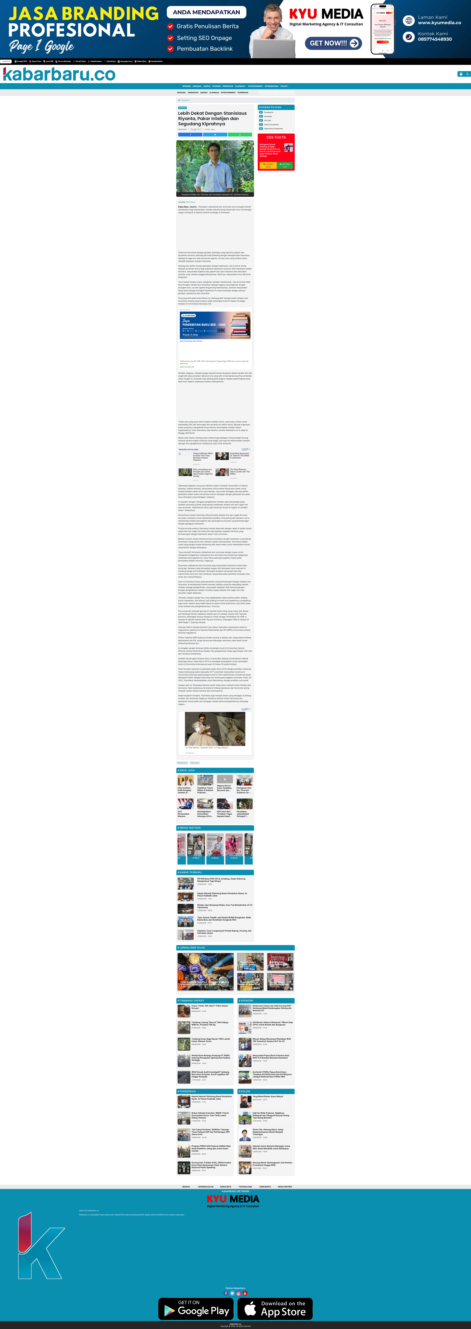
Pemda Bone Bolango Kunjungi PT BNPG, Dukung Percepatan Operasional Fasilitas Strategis (211, 1057)
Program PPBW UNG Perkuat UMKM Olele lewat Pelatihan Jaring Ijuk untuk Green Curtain (211, 1148)
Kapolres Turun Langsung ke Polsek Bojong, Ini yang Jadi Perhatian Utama (224, 931)
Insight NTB (22, 61)
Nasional (182, 108)
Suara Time (36, 61)
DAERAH (206, 86)
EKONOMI (216, 86)
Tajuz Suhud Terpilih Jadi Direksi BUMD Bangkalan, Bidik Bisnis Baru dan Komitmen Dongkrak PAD (224, 918)
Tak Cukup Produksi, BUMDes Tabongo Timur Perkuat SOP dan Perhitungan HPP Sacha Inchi (211, 1131)
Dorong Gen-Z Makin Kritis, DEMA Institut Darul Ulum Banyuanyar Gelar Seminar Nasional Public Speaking (211, 1164)
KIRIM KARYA (225, 1187)
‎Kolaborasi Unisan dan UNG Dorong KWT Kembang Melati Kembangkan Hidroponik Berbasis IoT (272, 1008)
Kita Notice (111, 61)
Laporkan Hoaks (269, 165)
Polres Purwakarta (271, 124)
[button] (467, 74)
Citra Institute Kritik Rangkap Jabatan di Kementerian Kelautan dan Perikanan (184, 794)
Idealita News (96, 61)
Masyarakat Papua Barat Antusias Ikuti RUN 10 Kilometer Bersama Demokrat (271, 1056)
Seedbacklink (157, 61)
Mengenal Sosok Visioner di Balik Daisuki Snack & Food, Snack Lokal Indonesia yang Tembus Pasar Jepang (270, 150)
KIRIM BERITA (265, 1187)
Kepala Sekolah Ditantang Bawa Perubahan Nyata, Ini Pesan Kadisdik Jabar (222, 894)
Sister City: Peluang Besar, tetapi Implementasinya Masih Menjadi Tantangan (268, 1131)
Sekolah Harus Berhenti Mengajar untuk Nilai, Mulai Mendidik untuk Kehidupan (271, 1147)
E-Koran (196, 858)
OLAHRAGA (240, 86)
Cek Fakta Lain (285, 165)
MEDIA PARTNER (285, 1187)
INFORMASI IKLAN (205, 1187)
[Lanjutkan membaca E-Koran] (196, 844)
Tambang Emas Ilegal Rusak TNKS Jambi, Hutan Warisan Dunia (211, 1040)
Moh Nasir (190, 202)
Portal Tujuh (81, 61)
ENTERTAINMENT (255, 86)
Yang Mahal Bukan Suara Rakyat (268, 1096)
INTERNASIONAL (272, 86)
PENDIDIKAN (243, 92)
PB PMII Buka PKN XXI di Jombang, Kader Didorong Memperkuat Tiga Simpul (221, 879)
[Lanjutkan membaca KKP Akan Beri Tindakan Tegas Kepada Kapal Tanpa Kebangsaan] (225, 804)
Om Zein (267, 120)
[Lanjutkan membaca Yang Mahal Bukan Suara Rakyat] (245, 1101)
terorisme (195, 763)
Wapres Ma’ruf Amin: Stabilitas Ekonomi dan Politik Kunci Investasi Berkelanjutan (224, 791)
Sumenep (268, 116)
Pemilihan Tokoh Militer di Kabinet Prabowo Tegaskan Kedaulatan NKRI (205, 793)
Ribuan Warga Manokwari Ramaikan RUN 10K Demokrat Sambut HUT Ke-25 (272, 1040)
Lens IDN (49, 61)
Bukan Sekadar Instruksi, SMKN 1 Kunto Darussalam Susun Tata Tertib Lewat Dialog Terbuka (210, 1115)
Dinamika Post (126, 61)
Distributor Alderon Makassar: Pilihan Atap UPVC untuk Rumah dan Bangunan (273, 1023)
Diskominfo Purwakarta (273, 129)
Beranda (187, 86)
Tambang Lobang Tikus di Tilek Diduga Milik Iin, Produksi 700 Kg (210, 1023)
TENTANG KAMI (245, 1187)
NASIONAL (197, 86)
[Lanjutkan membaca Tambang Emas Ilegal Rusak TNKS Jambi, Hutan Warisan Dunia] (184, 1044)
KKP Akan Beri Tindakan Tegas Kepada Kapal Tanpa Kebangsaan (224, 816)
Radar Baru (141, 61)
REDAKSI (186, 1187)
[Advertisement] (215, 233)
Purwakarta (268, 112)
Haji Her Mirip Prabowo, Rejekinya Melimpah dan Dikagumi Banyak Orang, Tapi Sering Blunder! (271, 1115)
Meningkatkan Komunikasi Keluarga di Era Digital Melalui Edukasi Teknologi (204, 817)
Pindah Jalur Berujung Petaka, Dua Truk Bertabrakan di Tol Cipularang (224, 906)
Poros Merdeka (64, 61)
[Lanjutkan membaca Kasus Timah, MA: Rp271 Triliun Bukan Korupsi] (184, 1011)
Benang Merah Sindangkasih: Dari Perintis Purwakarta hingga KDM (272, 1163)
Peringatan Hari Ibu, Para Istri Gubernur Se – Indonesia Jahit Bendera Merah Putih (244, 794)
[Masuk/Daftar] (461, 74)
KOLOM (284, 86)
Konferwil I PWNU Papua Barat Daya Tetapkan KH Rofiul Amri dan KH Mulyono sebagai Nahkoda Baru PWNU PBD (272, 1074)
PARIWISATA (228, 86)
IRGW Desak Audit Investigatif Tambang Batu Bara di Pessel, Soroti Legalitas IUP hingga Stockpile (210, 1074)
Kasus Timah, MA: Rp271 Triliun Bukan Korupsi (210, 1007)
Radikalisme (182, 763)
